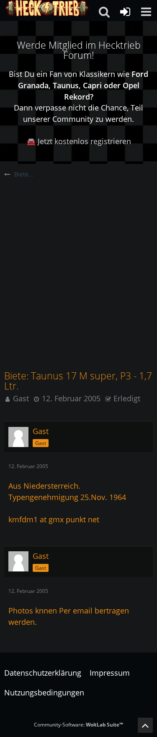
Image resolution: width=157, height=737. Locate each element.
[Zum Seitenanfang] (145, 725)
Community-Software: (78, 724)
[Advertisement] (78, 261)
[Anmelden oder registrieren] (125, 11)
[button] (146, 11)
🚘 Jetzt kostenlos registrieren (78, 141)
